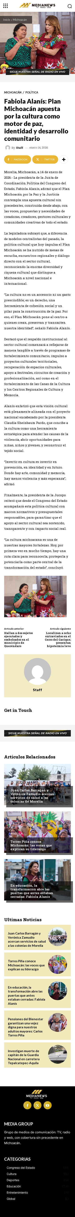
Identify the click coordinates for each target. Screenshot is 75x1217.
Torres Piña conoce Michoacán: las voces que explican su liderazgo (31, 845)
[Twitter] (37, 1105)
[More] (63, 159)
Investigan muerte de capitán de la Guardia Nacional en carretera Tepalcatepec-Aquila (24, 1057)
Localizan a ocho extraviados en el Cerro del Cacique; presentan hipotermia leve (58, 639)
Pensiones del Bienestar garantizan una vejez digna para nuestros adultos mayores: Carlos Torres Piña (25, 1027)
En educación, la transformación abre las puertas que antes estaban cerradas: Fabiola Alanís (31, 891)
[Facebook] (27, 1105)
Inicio (6, 19)
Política (31, 92)
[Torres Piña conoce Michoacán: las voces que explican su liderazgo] (37, 832)
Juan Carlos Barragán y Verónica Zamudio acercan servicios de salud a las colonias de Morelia (32, 795)
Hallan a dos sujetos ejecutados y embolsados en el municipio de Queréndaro (18, 639)
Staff (19, 147)
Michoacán (20, 19)
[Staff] (8, 147)
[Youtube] (47, 1105)
